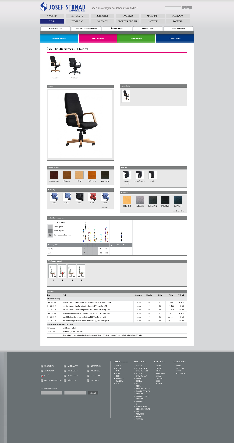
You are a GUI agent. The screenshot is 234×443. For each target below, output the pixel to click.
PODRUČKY (95, 371)
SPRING (139, 378)
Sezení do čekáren (178, 28)
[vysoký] (55, 65)
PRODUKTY (49, 366)
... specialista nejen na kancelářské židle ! (113, 8)
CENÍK (47, 376)
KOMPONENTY (174, 38)
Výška (171, 295)
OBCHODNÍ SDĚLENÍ (53, 380)
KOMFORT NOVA (143, 391)
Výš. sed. (181, 295)
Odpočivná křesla (147, 28)
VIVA (158, 371)
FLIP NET (120, 378)
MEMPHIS (140, 414)
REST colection (136, 38)
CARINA (119, 381)
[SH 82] (54, 200)
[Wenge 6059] (105, 179)
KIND (118, 368)
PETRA (139, 381)
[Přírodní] (79, 179)
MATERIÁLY (72, 371)
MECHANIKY (181, 373)
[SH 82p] (79, 200)
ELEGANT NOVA (143, 389)
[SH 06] (92, 200)
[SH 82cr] (67, 200)
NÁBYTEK (71, 380)
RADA (158, 366)
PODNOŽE (95, 380)
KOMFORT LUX (142, 396)
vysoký (55, 79)
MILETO (139, 411)
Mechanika (138, 295)
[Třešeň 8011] (92, 179)
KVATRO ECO (141, 373)
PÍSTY (178, 371)
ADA (118, 373)
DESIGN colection (59, 38)
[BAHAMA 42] (153, 203)
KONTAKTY (95, 376)
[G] (71, 277)
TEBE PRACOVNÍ (143, 409)
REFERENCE (96, 366)
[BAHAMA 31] (140, 203)
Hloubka (149, 295)
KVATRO (139, 366)
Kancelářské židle (55, 28)
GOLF (118, 371)
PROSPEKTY (49, 371)
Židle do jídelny (117, 28)
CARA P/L (160, 378)
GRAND (159, 368)
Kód (48, 295)
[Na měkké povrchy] (127, 179)
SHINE (138, 417)
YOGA (118, 366)
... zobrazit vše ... (105, 208)
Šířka (160, 295)
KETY (138, 383)
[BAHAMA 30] (178, 203)
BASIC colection (98, 38)
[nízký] (75, 65)
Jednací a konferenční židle (86, 28)
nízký (75, 79)
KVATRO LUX (141, 376)
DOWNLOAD (72, 376)
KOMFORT (140, 401)
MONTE (159, 383)
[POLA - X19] (127, 203)
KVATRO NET (141, 368)
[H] (81, 277)
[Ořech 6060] (67, 179)
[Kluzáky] (153, 179)
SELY (158, 381)
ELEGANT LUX (142, 394)
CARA (158, 376)
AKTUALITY (72, 366)
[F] (62, 277)
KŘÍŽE (178, 366)
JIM (117, 383)
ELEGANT (140, 399)
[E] (52, 277)
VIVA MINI (160, 373)
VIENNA (139, 419)
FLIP (118, 376)
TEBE (138, 386)
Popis (64, 295)
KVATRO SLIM (142, 371)
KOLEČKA (180, 368)
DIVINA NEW (141, 406)
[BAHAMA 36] (165, 203)
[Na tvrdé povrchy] (140, 179)
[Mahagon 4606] (54, 179)
